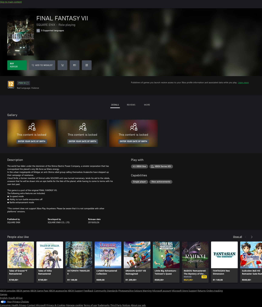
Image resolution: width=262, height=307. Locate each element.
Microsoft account (161, 290)
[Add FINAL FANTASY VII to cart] (62, 65)
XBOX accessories (58, 290)
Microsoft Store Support (184, 290)
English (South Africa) (11, 297)
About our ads (138, 305)
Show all (237, 236)
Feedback (88, 290)
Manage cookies (74, 305)
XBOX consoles (8, 290)
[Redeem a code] (87, 65)
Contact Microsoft (36, 305)
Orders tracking (214, 290)
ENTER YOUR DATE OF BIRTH (31, 141)
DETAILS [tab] (115, 104)
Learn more (243, 82)
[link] (20, 262)
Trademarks (103, 305)
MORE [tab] (147, 104)
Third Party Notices (120, 305)
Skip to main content (11, 1)
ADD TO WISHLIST (43, 65)
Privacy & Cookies (56, 305)
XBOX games (23, 290)
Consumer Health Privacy (13, 305)
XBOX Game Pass (39, 290)
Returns (202, 290)
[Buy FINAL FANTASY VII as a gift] (74, 65)
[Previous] (246, 237)
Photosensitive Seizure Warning (135, 290)
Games (3, 294)
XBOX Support (75, 290)
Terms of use (90, 305)
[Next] (252, 237)
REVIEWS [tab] (131, 104)
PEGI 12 (21, 83)
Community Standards (106, 290)
